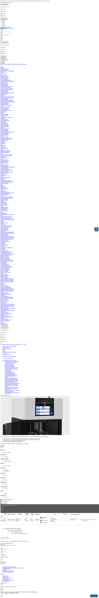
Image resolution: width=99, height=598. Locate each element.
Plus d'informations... (34, 591)
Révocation (2, 544)
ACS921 (5, 480)
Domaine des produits (4, 459)
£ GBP (3, 24)
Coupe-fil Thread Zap (9, 371)
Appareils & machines (8, 461)
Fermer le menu (5, 325)
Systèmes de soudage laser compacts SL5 (12, 390)
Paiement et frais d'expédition (8, 570)
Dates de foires (5, 575)
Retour (2, 588)
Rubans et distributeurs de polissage (11, 384)
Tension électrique (4, 486)
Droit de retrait (5, 576)
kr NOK (3, 26)
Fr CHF (3, 20)
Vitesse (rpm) (3, 495)
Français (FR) (2, 15)
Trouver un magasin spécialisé (8, 571)
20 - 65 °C (6, 484)
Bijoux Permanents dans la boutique (11, 367)
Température (3, 482)
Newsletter (5, 569)
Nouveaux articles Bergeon (10, 382)
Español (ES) (2, 13)
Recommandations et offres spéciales (9, 360)
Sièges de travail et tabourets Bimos (11, 388)
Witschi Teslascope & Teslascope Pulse (12, 392)
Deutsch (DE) (3, 9)
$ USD (3, 23)
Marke (2, 463)
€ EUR (3, 22)
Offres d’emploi (5, 578)
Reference (3, 477)
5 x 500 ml (6, 456)
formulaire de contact (9, 543)
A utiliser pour (3, 454)
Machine (5, 493)
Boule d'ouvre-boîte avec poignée (11, 368)
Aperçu (1, 64)
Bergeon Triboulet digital (9, 365)
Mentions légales (6, 581)
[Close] (1, 584)
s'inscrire (3, 63)
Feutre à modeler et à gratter (10, 373)
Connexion (2, 62)
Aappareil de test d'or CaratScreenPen (12, 361)
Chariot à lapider (8, 370)
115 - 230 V (6, 488)
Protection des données (7, 577)
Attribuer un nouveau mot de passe (20, 64)
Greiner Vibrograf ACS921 (10, 375)
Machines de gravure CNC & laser (11, 379)
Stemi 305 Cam (8, 389)
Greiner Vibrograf (7, 452)
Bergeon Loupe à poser (9, 364)
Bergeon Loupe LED (9, 363)
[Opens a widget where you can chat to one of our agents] (94, 596)
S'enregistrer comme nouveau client (9, 566)
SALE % (6, 386)
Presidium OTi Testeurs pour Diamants (12, 383)
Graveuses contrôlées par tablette (11, 374)
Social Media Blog (6, 568)
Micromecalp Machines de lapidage (11, 380)
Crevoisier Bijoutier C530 (9, 372)
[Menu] (1, 30)
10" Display (6, 470)
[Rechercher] (1, 33)
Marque (2, 450)
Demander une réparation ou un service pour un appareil (13, 567)
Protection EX (6, 471)
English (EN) (2, 11)
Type (2, 491)
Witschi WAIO (7, 393)
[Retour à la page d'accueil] (7, 28)
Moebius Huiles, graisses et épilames (11, 381)
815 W (5, 475)
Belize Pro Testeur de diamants (10, 362)
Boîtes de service (8, 369)
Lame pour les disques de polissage (11, 378)
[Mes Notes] (1, 65)
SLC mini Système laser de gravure (11, 387)
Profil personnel (6, 64)
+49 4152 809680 (13, 541)
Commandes (11, 64)
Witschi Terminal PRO (9, 391)
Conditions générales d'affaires (8, 580)
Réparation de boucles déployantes (11, 385)
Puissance (3, 473)
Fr (4, 19)
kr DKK (3, 21)
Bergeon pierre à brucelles (9, 366)
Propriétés (3, 467)
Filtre (3, 446)
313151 (4, 520)
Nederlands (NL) (3, 18)
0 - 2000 (5, 497)
